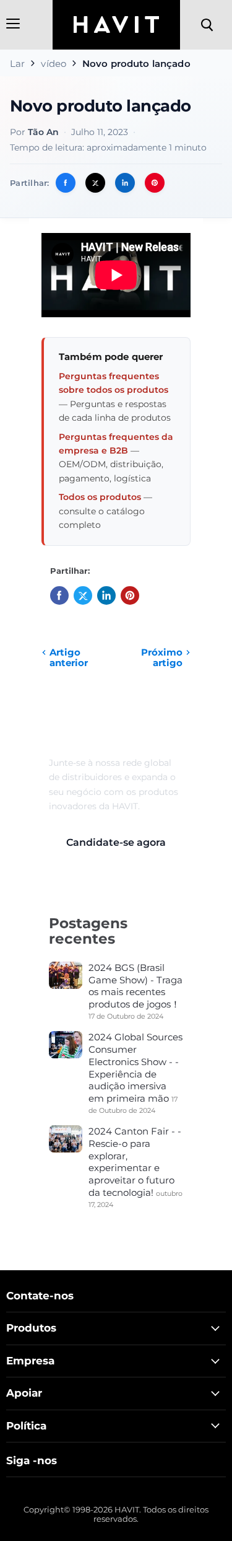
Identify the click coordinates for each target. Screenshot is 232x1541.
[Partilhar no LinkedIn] (125, 183)
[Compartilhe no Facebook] (65, 183)
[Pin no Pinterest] (155, 183)
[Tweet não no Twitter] (95, 183)
